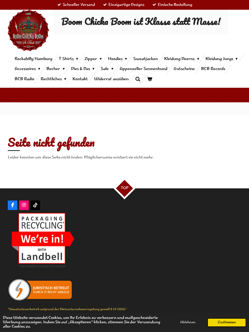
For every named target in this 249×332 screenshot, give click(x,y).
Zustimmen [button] (227, 322)
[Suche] (137, 79)
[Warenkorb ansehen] (149, 79)
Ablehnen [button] (188, 322)
